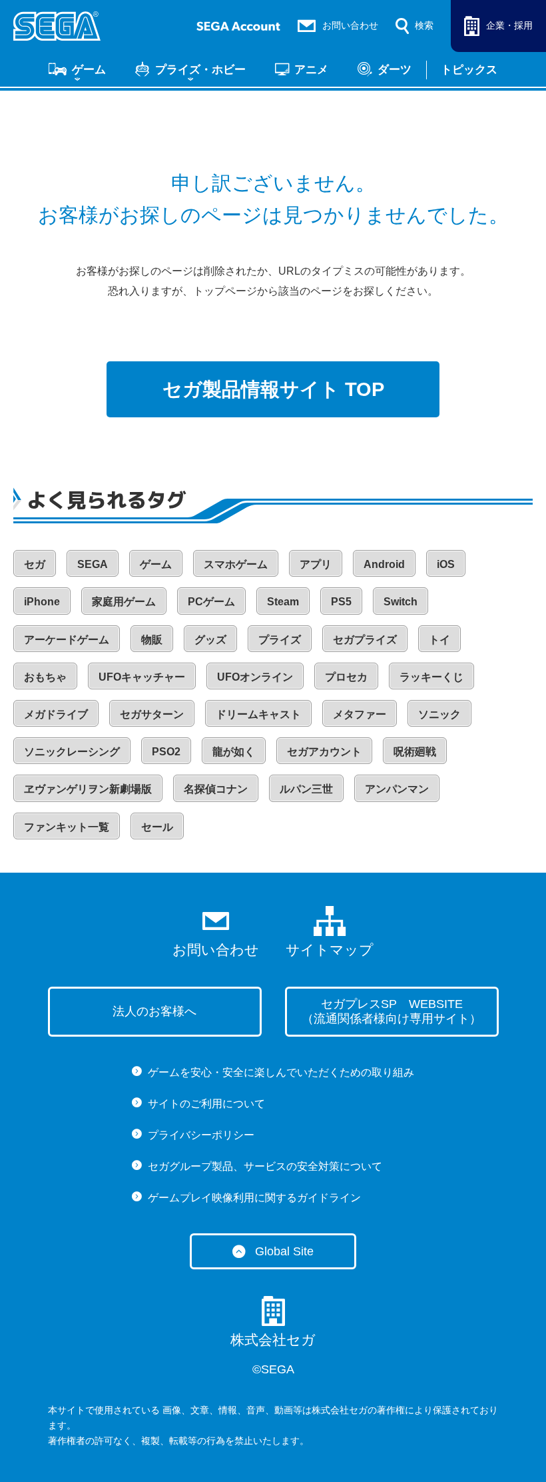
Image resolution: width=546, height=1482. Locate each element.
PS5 (341, 601)
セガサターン (152, 714)
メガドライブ (56, 714)
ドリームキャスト (258, 714)
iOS (446, 564)
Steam (283, 601)
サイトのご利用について (206, 1103)
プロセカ (346, 677)
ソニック (439, 714)
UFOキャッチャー (142, 677)
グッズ (210, 639)
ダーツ (394, 69)
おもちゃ (45, 677)
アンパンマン (397, 789)
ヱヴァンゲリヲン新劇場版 (88, 789)
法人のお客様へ (154, 1011)
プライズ (279, 639)
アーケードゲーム (66, 639)
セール (157, 827)
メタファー (359, 714)
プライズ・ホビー (200, 69)
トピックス (469, 69)
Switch (400, 601)
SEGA (92, 564)
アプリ (316, 564)
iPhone (42, 601)
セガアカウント (324, 751)
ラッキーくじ (431, 677)
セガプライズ (365, 639)
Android (384, 564)
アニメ (311, 69)
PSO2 (166, 751)
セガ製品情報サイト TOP (273, 389)
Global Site (284, 1251)
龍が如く (233, 751)
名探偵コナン (216, 789)
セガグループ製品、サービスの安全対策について (265, 1166)
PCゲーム (211, 601)
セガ (34, 564)
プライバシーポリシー (201, 1135)
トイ (439, 639)
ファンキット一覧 (66, 827)
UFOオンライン (255, 677)
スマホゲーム (236, 564)
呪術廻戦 (415, 751)
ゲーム (89, 69)
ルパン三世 (306, 789)
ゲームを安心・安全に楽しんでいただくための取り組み (281, 1072)
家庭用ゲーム (124, 601)
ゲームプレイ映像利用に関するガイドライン (254, 1197)
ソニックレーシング (72, 751)
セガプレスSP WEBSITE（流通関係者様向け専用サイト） (391, 1011)
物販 (151, 639)
